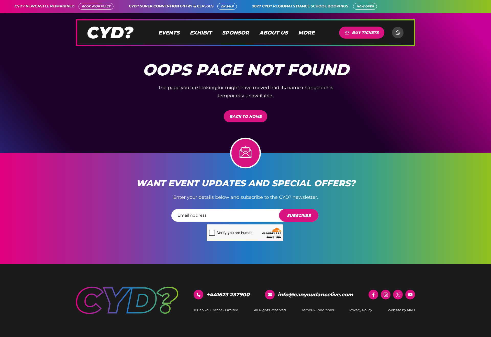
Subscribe (299, 215)
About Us (273, 33)
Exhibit (201, 33)
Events (169, 33)
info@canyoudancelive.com (315, 295)
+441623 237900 (228, 295)
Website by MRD (401, 310)
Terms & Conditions (318, 310)
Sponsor (235, 33)
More (306, 33)
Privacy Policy (360, 310)
